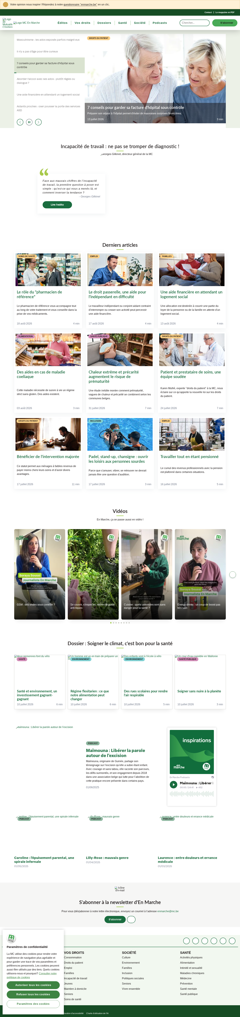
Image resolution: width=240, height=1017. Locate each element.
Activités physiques (191, 957)
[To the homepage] (32, 23)
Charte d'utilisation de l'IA (97, 1013)
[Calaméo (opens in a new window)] (223, 941)
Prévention (186, 983)
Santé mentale (188, 988)
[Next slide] (38, 122)
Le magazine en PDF (225, 12)
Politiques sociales (133, 978)
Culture (126, 957)
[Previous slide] (20, 122)
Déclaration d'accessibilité (72, 1013)
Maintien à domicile (75, 988)
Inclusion (127, 973)
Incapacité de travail (75, 978)
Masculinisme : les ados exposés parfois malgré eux (48, 39)
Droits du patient (73, 962)
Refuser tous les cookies (33, 994)
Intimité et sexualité (191, 968)
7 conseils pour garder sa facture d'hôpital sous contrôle (45, 65)
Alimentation (187, 962)
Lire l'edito (57, 204)
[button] (111, 622)
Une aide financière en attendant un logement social (48, 94)
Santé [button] (122, 22)
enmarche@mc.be (168, 911)
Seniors (68, 994)
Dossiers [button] (104, 22)
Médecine (186, 978)
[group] (40, 682)
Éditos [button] (63, 22)
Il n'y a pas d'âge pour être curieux (37, 51)
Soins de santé (72, 999)
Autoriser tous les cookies (33, 985)
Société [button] (140, 22)
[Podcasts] (214, 941)
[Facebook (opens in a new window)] (186, 941)
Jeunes (68, 983)
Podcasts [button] (160, 22)
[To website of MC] (8, 23)
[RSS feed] (232, 941)
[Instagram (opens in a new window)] (204, 941)
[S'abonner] (131, 919)
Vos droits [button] (82, 22)
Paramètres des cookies (33, 1003)
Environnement (131, 962)
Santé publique (189, 994)
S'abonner (115, 919)
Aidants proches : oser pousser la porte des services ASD (48, 108)
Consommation (73, 957)
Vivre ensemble (131, 988)
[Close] (235, 5)
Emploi (68, 968)
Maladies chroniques (192, 973)
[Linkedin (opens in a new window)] (195, 941)
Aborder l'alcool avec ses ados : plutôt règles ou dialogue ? (46, 81)
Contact (208, 12)
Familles (69, 973)
